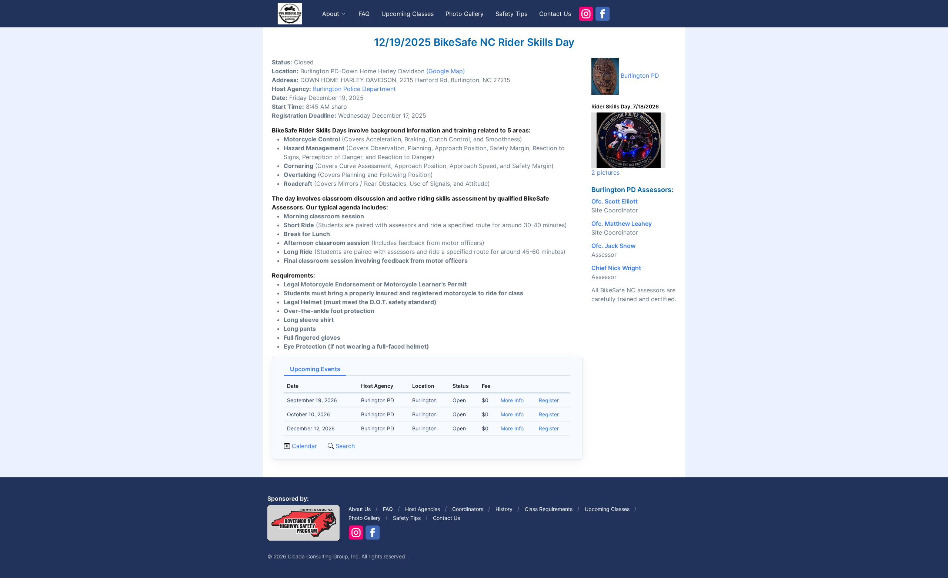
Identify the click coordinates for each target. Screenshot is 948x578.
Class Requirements (549, 509)
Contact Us (555, 13)
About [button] (330, 13)
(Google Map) (445, 71)
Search (344, 446)
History (504, 509)
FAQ (364, 13)
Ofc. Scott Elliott (614, 201)
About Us (359, 509)
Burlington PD (640, 75)
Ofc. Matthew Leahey (621, 223)
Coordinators (467, 509)
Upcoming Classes (407, 13)
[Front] (289, 13)
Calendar (304, 446)
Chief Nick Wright (616, 268)
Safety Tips (511, 13)
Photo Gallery (464, 13)
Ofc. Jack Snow (613, 245)
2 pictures (605, 172)
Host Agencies (422, 509)
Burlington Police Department (354, 89)
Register (549, 400)
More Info (512, 400)
